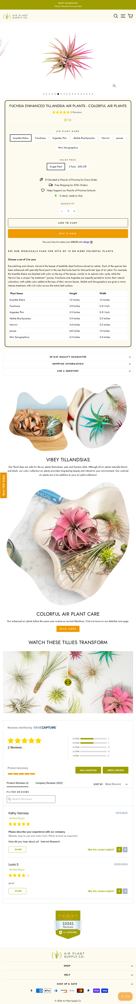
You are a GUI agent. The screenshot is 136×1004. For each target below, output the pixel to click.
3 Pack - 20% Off (77, 166)
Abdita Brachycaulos (84, 138)
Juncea (119, 138)
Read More (68, 628)
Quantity (68, 203)
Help (67, 974)
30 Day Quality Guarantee (68, 357)
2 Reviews (76, 112)
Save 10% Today (3, 485)
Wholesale (29, 251)
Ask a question (68, 371)
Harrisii (106, 138)
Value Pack (68, 159)
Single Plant (56, 166)
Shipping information (68, 363)
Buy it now (68, 233)
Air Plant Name (68, 131)
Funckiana (40, 138)
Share (18, 849)
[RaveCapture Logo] (44, 727)
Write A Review (115, 770)
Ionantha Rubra (21, 138)
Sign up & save (67, 984)
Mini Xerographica (68, 147)
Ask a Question (88, 770)
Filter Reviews (18, 792)
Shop (67, 965)
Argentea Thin (59, 138)
